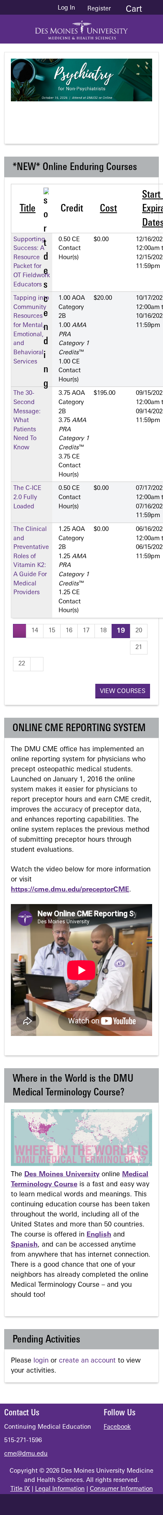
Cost (108, 209)
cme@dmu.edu (26, 1454)
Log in (66, 8)
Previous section (52, 116)
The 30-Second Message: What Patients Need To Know (27, 420)
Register (99, 9)
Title (28, 209)
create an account (87, 1361)
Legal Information (60, 1489)
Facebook (117, 1427)
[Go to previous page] (19, 631)
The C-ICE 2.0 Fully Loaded (27, 497)
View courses (122, 691)
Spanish (24, 1245)
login (40, 1361)
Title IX (20, 1489)
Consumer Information (121, 1489)
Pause (86, 116)
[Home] (81, 27)
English (99, 1235)
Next (119, 116)
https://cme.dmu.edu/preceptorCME (70, 889)
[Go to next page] (36, 664)
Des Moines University (61, 1174)
